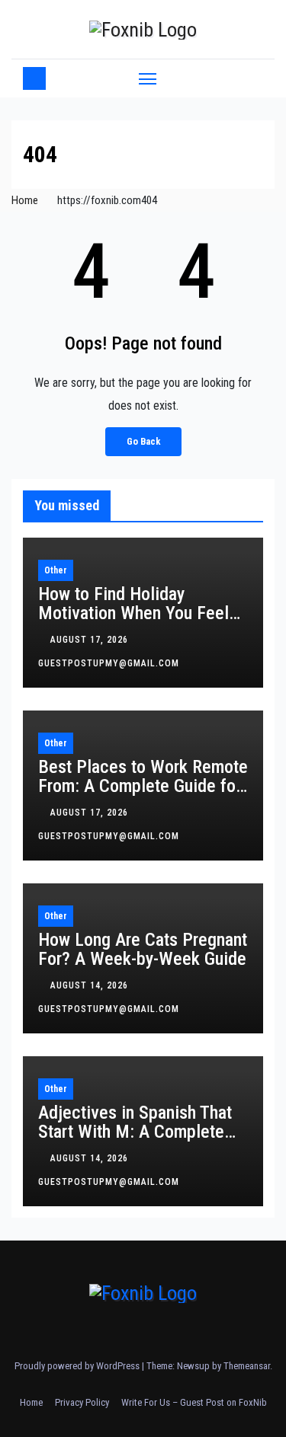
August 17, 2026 (90, 639)
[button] (254, 78)
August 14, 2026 (90, 985)
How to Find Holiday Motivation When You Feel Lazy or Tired (133, 613)
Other (55, 570)
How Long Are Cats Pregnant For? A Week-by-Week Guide (142, 949)
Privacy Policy (82, 1402)
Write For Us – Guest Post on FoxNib (194, 1402)
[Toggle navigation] (148, 78)
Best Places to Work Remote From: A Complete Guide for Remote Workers (143, 786)
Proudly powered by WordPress (78, 1366)
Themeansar (246, 1366)
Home (24, 200)
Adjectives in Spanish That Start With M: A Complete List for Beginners (135, 1131)
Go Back (143, 441)
